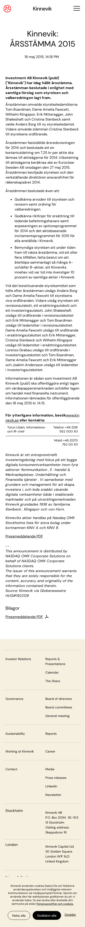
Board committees (58, 707)
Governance (14, 699)
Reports (51, 734)
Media (49, 769)
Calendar (52, 672)
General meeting (57, 716)
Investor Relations (18, 659)
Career (50, 751)
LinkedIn (51, 786)
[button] (76, 9)
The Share (52, 681)
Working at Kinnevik (19, 751)
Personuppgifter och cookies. (54, 904)
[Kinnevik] (42, 9)
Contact (11, 769)
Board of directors (58, 699)
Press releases (55, 778)
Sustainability (15, 734)
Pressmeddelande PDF (24, 536)
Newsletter (53, 795)
